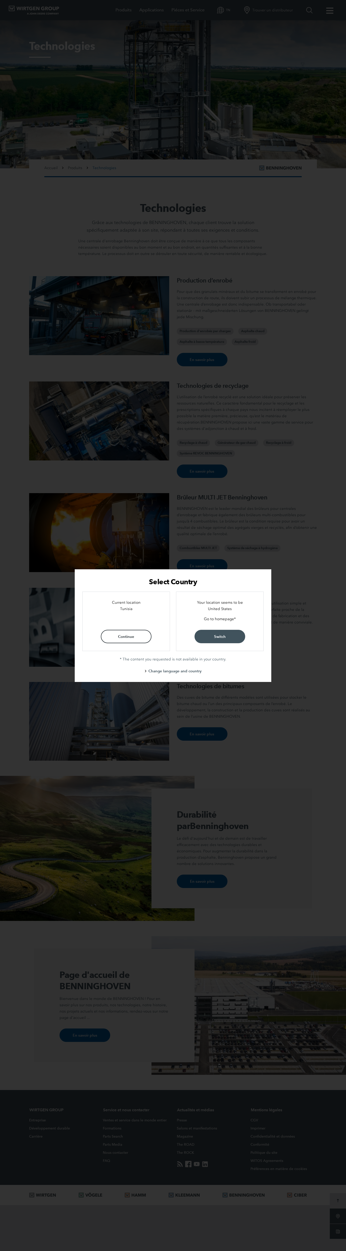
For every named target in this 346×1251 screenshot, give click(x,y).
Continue (126, 636)
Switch (220, 636)
